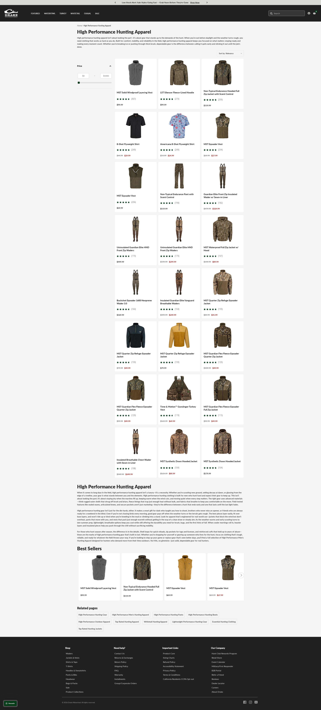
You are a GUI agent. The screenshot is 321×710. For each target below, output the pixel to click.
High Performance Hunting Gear (92, 614)
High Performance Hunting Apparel (97, 26)
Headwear (70, 679)
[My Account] (309, 13)
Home (79, 26)
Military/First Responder (222, 666)
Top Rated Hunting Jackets (90, 628)
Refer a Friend (218, 674)
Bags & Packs (71, 683)
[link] (126, 99)
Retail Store (217, 657)
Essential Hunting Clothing (224, 621)
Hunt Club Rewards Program (224, 653)
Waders (69, 653)
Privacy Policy (169, 670)
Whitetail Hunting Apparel (155, 621)
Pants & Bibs (71, 674)
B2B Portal (216, 670)
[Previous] (115, 2)
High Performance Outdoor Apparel (94, 621)
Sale (67, 687)
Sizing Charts (169, 657)
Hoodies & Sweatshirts (76, 670)
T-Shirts (69, 666)
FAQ (116, 670)
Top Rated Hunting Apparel (127, 621)
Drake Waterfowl (74, 702)
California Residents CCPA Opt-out (178, 679)
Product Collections (74, 691)
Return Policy (120, 662)
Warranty (118, 674)
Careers (215, 687)
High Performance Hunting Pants (168, 614)
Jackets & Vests (72, 657)
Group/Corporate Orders (125, 683)
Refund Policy (169, 662)
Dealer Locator (218, 683)
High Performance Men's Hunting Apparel (130, 614)
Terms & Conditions (171, 674)
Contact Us (119, 653)
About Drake (217, 691)
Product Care (169, 653)
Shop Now (194, 2)
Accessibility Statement (173, 666)
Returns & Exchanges (123, 657)
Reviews (215, 679)
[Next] (207, 2)
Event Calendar (218, 662)
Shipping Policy (121, 666)
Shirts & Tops (71, 662)
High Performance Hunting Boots (203, 614)
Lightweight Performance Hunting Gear (189, 621)
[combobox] (287, 13)
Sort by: (222, 53)
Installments (119, 679)
